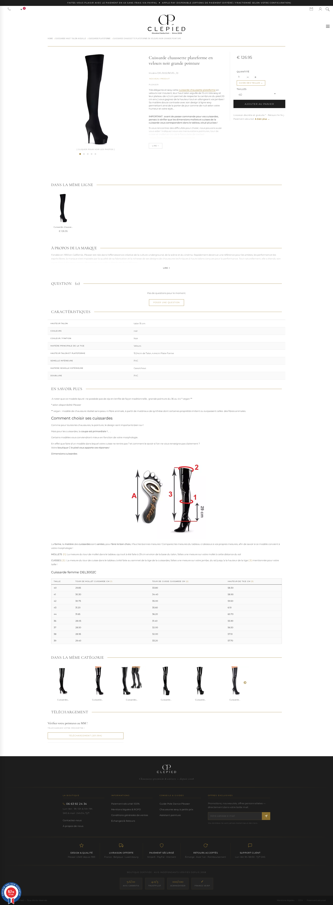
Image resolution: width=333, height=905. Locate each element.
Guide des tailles (249, 83)
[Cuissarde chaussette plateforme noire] (95, 154)
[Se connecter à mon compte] (320, 9)
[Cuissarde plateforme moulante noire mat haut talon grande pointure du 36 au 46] (234, 680)
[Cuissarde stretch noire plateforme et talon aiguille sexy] (200, 680)
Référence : (153, 73)
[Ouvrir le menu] (328, 26)
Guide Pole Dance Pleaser (175, 803)
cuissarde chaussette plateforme (197, 90)
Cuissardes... (63, 700)
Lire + (166, 268)
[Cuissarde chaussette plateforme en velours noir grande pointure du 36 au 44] (87, 154)
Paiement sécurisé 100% (125, 803)
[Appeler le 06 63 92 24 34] (9, 9)
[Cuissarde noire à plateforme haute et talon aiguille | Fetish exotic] (166, 680)
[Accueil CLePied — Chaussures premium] (166, 769)
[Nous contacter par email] (311, 9)
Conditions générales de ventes (129, 815)
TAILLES (242, 89)
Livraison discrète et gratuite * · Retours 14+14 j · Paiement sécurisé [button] (259, 117)
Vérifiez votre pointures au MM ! (67, 723)
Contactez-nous (72, 820)
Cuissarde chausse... (63, 227)
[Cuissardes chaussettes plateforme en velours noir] (80, 154)
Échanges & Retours (123, 820)
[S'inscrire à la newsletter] (266, 816)
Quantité (243, 71)
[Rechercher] (327, 9)
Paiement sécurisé (316, 900)
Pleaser (153, 84)
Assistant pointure (170, 815)
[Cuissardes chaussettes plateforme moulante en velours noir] (84, 154)
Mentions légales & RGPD (126, 809)
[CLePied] (166, 24)
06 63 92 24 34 (76, 803)
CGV (300, 900)
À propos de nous (73, 826)
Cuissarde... (97, 700)
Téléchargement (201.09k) (85, 735)
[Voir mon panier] (19, 9)
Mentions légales (285, 900)
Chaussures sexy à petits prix (176, 809)
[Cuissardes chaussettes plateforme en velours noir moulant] (91, 154)
